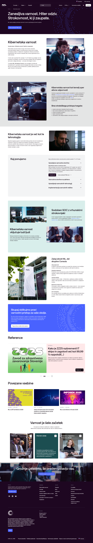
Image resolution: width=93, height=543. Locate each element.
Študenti (72, 499)
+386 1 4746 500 (43, 517)
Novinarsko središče (76, 5)
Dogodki (57, 487)
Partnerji (72, 491)
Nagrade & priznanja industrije (77, 493)
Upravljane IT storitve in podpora (46, 497)
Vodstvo (72, 495)
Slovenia (80, 1)
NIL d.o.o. (41, 510)
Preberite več (52, 174)
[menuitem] (46, 487)
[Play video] (67, 141)
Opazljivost (41, 499)
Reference (57, 491)
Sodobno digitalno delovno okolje (46, 493)
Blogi (56, 489)
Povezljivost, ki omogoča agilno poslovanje (65, 94)
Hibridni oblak (42, 491)
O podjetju (73, 487)
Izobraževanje (42, 495)
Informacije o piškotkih (53, 538)
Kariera (60, 5)
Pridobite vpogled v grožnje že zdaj (46, 473)
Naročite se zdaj (12, 491)
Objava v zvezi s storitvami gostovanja (68, 538)
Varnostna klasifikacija (41, 538)
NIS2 (72, 97)
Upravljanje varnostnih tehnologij (60, 183)
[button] (52, 376)
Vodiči (56, 495)
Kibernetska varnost (43, 487)
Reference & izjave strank (76, 489)
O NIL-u (66, 5)
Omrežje (41, 489)
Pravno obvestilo (22, 538)
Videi (56, 493)
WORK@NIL (73, 497)
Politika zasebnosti (31, 538)
